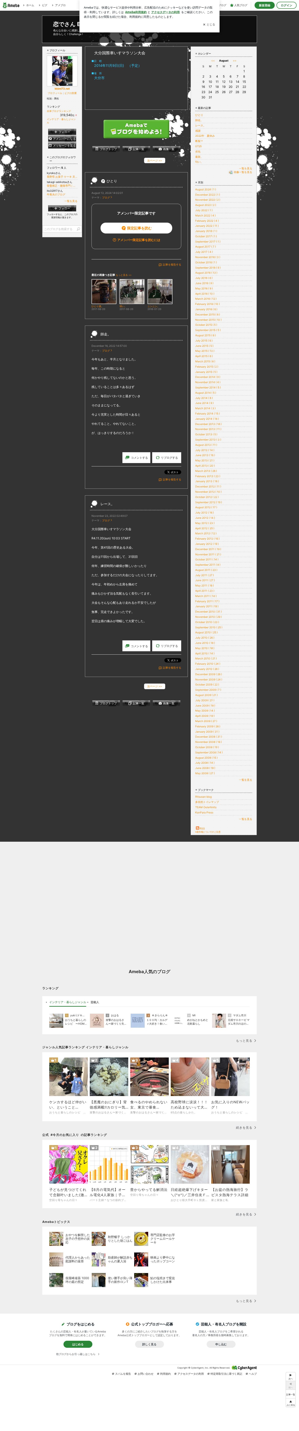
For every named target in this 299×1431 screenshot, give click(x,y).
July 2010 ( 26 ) (204, 637)
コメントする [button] (139, 457)
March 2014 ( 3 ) (205, 408)
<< (213, 60)
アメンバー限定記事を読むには (138, 240)
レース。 (107, 504)
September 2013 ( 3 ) (208, 439)
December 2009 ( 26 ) (208, 674)
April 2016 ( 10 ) (204, 293)
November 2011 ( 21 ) (208, 554)
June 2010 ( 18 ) (205, 643)
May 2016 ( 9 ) (204, 288)
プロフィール (55, 93)
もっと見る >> (124, 275)
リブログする (169, 457)
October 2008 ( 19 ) (207, 747)
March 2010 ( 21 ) (206, 658)
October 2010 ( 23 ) (207, 622)
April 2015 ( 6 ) (204, 356)
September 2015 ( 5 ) (208, 330)
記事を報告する (172, 264)
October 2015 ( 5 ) (206, 324)
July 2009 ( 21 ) (204, 700)
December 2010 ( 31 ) (208, 611)
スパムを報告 (123, 1373)
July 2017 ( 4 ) (204, 251)
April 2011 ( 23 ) (204, 590)
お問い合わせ (145, 1373)
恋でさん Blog (71, 24)
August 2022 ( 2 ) (205, 205)
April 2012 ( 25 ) (204, 528)
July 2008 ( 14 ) (205, 762)
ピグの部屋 (71, 93)
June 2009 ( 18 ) (205, 705)
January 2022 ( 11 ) (207, 225)
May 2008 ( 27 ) (205, 773)
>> (234, 60)
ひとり (112, 181)
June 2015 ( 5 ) (204, 345)
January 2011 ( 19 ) (206, 606)
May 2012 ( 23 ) (205, 523)
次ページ (154, 160)
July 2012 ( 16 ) (204, 512)
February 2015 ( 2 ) (206, 366)
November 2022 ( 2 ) (207, 199)
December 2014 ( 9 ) (207, 377)
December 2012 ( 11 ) (208, 486)
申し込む (221, 1344)
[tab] (67, 1002)
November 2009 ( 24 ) (208, 679)
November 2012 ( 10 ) (208, 491)
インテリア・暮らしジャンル (67, 1002)
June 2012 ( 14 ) (205, 517)
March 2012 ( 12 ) (205, 533)
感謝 (198, 130)
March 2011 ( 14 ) (205, 596)
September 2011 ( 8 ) (207, 564)
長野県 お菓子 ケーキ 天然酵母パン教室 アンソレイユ (62, 176)
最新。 (199, 156)
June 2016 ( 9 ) (204, 283)
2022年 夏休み (205, 135)
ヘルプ (253, 1373)
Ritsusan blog (203, 796)
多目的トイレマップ (207, 802)
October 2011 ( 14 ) (206, 559)
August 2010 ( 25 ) (206, 632)
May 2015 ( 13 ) (204, 350)
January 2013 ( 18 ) (207, 481)
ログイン (286, 5)
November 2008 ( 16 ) (208, 742)
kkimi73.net (62, 88)
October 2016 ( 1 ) (206, 262)
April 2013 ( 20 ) (205, 465)
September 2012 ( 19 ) (208, 502)
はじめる (78, 1344)
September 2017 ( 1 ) (207, 241)
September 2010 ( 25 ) (208, 627)
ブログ (106, 197)
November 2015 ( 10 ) (208, 319)
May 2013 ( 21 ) (204, 460)
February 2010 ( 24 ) (207, 663)
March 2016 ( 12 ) (205, 298)
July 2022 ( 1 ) (204, 210)
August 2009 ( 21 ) (206, 695)
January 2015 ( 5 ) (206, 372)
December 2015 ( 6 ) (207, 314)
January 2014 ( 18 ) (207, 418)
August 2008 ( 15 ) (206, 757)
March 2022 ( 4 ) (205, 215)
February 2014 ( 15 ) (207, 413)
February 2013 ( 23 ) (207, 476)
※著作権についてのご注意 (208, 832)
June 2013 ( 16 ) (205, 455)
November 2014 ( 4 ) (207, 382)
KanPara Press (204, 812)
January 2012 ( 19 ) (207, 543)
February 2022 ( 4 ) (207, 220)
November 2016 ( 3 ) (207, 257)
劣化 (198, 151)
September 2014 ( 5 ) (208, 387)
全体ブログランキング (59, 111)
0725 (198, 146)
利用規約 (165, 1373)
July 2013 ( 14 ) (204, 450)
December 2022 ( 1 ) (207, 194)
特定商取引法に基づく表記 (226, 1373)
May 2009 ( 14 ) (205, 710)
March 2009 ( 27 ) (206, 721)
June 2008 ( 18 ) (205, 768)
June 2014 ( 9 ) (204, 403)
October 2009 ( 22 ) (207, 684)
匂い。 (199, 161)
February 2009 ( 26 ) (207, 726)
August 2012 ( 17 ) (206, 507)
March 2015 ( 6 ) (205, 361)
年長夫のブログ (56, 194)
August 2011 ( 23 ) (206, 570)
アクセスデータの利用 (191, 1373)
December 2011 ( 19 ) (208, 549)
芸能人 (95, 1002)
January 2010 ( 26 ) (207, 669)
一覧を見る (245, 168)
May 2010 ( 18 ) (204, 648)
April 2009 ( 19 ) (205, 715)
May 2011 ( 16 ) (204, 585)
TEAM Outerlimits (205, 807)
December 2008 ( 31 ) (208, 736)
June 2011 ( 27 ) (205, 580)
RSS (202, 828)
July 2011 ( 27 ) (204, 575)
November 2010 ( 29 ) (208, 616)
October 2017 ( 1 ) (206, 236)
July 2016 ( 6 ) (204, 278)
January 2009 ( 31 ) (207, 731)
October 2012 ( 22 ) (207, 497)
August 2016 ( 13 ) (206, 272)
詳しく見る (149, 1344)
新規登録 (264, 5)
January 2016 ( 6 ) (206, 309)
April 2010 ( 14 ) (205, 653)
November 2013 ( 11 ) (208, 429)
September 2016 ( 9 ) (208, 267)
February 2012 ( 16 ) (207, 538)
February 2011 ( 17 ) (207, 601)
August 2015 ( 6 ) (205, 335)
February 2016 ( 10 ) (207, 304)
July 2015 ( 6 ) (204, 340)
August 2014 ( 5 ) (205, 392)
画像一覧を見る (243, 172)
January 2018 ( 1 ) (206, 231)
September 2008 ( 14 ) (209, 752)
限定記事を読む (139, 228)
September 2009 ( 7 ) (208, 689)
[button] (291, 1402)
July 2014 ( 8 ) (204, 398)
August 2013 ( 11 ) (206, 444)
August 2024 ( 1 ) (205, 189)
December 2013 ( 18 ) (208, 424)
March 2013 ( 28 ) (206, 471)
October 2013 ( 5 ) (206, 434)
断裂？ (199, 141)
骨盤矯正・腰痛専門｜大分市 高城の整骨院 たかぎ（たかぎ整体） (62, 185)
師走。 (105, 334)
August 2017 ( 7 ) (205, 246)
